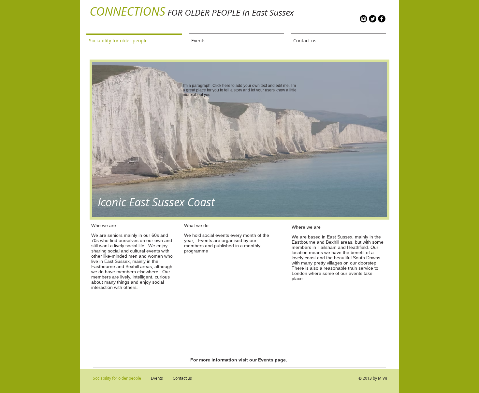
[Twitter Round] (372, 18)
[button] (239, 140)
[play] (377, 207)
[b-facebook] (381, 18)
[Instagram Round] (363, 18)
